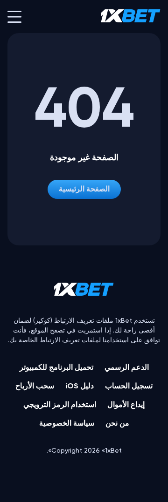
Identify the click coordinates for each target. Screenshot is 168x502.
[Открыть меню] (14, 17)
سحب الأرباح (34, 385)
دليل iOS (79, 385)
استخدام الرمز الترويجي (59, 404)
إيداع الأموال (126, 404)
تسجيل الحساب (129, 385)
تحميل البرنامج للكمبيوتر (56, 367)
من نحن (117, 423)
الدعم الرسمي (127, 367)
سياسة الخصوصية (66, 423)
